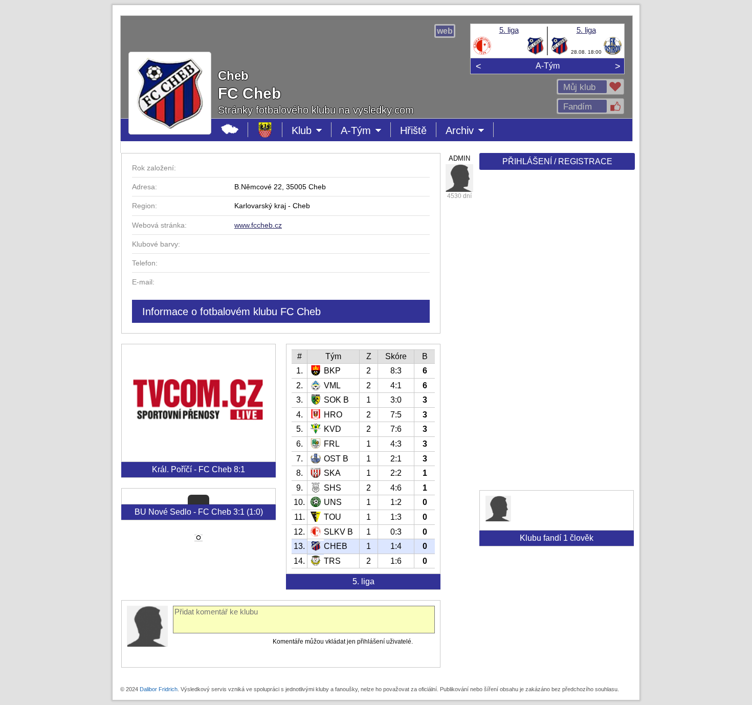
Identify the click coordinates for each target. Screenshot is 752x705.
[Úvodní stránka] (265, 129)
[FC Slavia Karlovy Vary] (482, 52)
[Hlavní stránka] (230, 129)
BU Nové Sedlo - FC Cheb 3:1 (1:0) (199, 512)
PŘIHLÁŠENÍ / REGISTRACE (557, 161)
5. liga (509, 30)
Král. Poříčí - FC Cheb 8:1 (198, 469)
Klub (311, 131)
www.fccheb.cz (258, 225)
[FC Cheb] (535, 52)
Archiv (470, 131)
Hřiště (413, 130)
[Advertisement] (556, 333)
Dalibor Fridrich (159, 689)
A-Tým (548, 65)
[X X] (459, 178)
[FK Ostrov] (613, 52)
